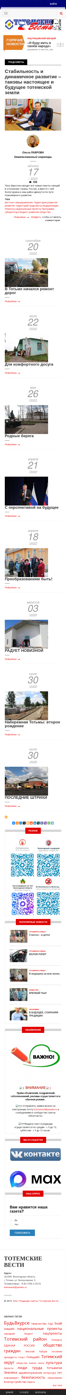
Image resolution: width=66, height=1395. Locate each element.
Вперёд (62, 44)
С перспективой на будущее (31, 507)
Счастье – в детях (39, 934)
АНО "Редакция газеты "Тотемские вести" (36, 1300)
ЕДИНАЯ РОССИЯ (19, 1345)
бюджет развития (29, 212)
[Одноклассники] (17, 823)
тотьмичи (54, 1368)
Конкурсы (57, 1339)
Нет (16, 1224)
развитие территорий (17, 205)
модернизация (50, 205)
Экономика (34, 1009)
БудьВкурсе (16, 1323)
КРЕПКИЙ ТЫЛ (38, 993)
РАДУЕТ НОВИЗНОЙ (24, 650)
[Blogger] (27, 823)
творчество (38, 1323)
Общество (34, 990)
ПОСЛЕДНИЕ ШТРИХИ (26, 797)
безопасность (33, 1377)
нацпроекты (52, 1333)
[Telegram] (52, 823)
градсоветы (35, 205)
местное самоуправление (19, 202)
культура (54, 1362)
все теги (57, 1385)
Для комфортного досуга (29, 364)
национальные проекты (28, 208)
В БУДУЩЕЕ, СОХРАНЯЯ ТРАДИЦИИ (43, 1014)
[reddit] (31, 823)
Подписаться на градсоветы (6, 817)
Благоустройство (15, 1382)
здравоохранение (30, 1372)
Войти (53, 4)
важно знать (36, 1363)
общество (45, 212)
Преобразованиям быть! (28, 578)
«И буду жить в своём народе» (39, 44)
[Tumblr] (41, 823)
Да (16, 1220)
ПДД (50, 1323)
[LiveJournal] (38, 823)
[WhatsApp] (48, 823)
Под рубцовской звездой (41, 38)
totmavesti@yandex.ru (45, 1109)
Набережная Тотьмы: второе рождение (32, 723)
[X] (24, 823)
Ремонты (10, 208)
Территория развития (45, 202)
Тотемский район (25, 1339)
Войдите (36, 217)
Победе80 (33, 1357)
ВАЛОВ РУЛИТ (37, 954)
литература (49, 1372)
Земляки (10, 1372)
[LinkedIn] (34, 823)
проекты (8, 1368)
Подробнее (21, 217)
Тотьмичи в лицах (37, 932)
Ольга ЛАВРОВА (33, 152)
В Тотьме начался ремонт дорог (29, 290)
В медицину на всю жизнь (44, 973)
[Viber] (45, 823)
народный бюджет (18, 1333)
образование (55, 1377)
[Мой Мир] (20, 823)
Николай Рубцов (36, 1351)
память (31, 1381)
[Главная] (33, 24)
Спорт (21, 1357)
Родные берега (19, 435)
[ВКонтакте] (13, 823)
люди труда (30, 1367)
